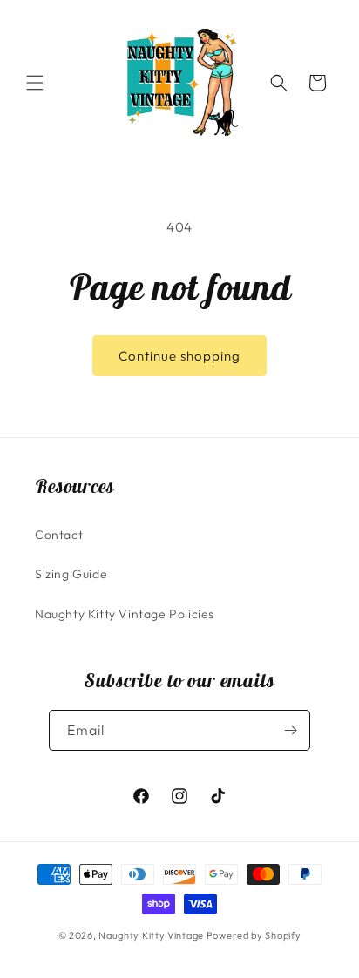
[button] (35, 83)
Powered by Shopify (254, 935)
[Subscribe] (290, 730)
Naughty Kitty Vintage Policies (124, 614)
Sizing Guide (71, 574)
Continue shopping (179, 355)
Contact (59, 535)
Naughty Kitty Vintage (151, 935)
